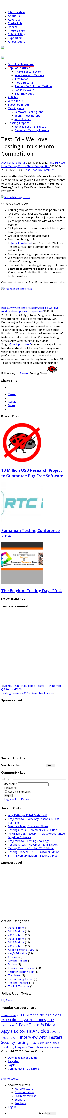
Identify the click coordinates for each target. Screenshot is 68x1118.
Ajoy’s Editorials (25, 82)
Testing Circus (10, 51)
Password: (10, 788)
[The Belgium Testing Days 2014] (22, 582)
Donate (12, 27)
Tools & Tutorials (19, 986)
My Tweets (8, 1000)
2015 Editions (16, 946)
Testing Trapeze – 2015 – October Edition (33, 852)
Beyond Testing (18, 961)
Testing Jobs (16, 108)
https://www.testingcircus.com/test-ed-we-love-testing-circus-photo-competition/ (30, 309)
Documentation (24, 1092)
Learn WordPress (25, 1096)
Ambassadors (16, 41)
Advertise (14, 19)
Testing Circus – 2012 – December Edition (27, 693)
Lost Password (24, 799)
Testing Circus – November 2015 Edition (33, 844)
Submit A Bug (16, 34)
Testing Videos (24, 93)
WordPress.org (24, 1088)
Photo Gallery (17, 30)
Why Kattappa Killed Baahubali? (27, 815)
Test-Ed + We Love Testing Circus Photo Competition (33, 164)
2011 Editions (16, 931)
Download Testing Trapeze (32, 130)
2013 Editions (16, 939)
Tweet (12, 394)
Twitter (24, 373)
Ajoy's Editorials (17, 953)
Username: (11, 784)
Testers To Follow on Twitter (33, 86)
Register (9, 799)
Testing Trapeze (18, 123)
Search (42, 1113)
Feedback (20, 1103)
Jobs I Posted (23, 119)
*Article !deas (16, 12)
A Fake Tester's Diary (21, 950)
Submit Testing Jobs (27, 115)
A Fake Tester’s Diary (28, 71)
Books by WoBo (24, 90)
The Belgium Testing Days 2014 (31, 590)
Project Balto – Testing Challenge (28, 841)
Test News (21, 79)
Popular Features (19, 68)
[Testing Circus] (11, 48)
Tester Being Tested (20, 979)
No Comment (46, 170)
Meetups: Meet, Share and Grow (28, 826)
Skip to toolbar (10, 1078)
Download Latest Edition (23, 1057)
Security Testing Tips (21, 972)
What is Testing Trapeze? (31, 126)
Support (20, 1099)
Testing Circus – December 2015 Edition (32, 830)
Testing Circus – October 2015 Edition (31, 848)
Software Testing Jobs (29, 112)
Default (12, 964)
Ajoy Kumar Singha (13, 162)
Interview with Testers (29, 75)
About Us (14, 16)
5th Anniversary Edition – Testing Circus (32, 855)
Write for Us (16, 101)
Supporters (15, 38)
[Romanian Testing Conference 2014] (22, 522)
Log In (8, 795)
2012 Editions (16, 935)
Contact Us (15, 23)
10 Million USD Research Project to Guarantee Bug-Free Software (32, 472)
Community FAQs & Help (23, 1068)
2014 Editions (16, 942)
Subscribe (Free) (18, 104)
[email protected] (20, 344)
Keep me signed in (19, 791)
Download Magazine (21, 64)
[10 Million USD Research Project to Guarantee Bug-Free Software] (22, 462)
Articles (13, 97)
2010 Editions (16, 928)
